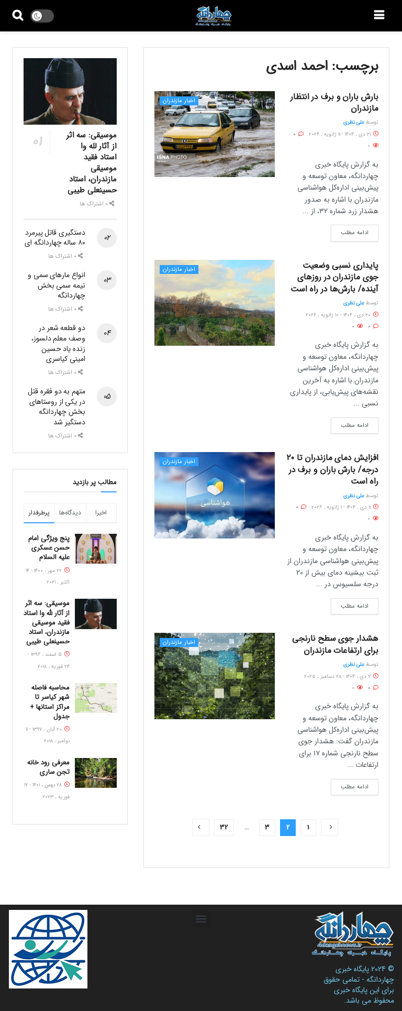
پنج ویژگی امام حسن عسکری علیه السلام (49, 548)
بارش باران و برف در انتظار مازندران (334, 102)
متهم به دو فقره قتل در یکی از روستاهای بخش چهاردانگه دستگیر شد (56, 407)
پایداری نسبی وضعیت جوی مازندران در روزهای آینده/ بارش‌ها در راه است (334, 277)
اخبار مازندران (179, 100)
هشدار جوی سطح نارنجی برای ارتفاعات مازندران (335, 644)
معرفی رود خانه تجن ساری (48, 767)
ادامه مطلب (354, 232)
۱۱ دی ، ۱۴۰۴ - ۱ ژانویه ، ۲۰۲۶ (341, 507)
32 (224, 827)
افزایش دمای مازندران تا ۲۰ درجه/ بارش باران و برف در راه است (332, 469)
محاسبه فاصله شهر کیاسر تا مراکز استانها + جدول (50, 702)
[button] (201, 918)
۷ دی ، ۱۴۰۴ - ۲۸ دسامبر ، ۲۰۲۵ (338, 676)
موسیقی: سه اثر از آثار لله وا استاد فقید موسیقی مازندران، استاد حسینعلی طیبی (91, 162)
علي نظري (353, 122)
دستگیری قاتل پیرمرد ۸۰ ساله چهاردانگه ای (55, 238)
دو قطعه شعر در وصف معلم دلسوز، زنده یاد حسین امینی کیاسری (58, 343)
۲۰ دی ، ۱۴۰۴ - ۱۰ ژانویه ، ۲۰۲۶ (339, 315)
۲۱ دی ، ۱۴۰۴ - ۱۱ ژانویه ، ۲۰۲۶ (340, 134)
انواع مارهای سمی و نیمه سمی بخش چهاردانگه (56, 285)
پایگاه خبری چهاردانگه (365, 974)
